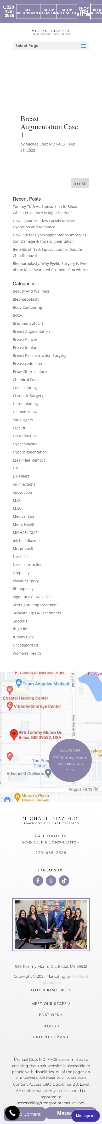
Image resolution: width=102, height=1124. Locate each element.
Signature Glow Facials (32, 596)
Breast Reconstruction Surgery (39, 355)
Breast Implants (27, 347)
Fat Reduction (25, 435)
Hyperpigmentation (30, 452)
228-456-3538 (10, 11)
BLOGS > (51, 1026)
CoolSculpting (25, 387)
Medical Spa (23, 516)
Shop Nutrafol (67, 11)
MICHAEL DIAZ (25, 532)
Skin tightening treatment (35, 604)
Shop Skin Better (83, 11)
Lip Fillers (21, 476)
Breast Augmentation (31, 331)
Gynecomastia (25, 443)
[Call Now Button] (12, 1113)
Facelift (19, 428)
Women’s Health (27, 653)
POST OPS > (51, 1014)
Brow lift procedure (30, 371)
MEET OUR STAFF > (51, 1003)
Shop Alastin (48, 11)
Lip (15, 467)
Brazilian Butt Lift (28, 323)
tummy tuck (23, 636)
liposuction (22, 492)
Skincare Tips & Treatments (37, 612)
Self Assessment (28, 11)
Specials (20, 621)
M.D (16, 500)
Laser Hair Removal (30, 460)
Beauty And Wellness (31, 291)
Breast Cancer (25, 339)
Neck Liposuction (28, 564)
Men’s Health (24, 524)
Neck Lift (20, 556)
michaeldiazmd (26, 540)
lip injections (24, 484)
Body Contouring (27, 307)
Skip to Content (25, 1114)
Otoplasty (21, 572)
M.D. (17, 508)
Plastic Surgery (26, 580)
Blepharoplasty (26, 299)
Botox (17, 315)
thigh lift (20, 628)
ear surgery (23, 419)
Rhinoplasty (23, 588)
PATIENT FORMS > (51, 1037)
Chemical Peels (26, 379)
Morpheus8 (23, 548)
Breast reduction (27, 363)
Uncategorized (25, 645)
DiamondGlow (25, 411)
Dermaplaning (25, 403)
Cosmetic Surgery (28, 395)
